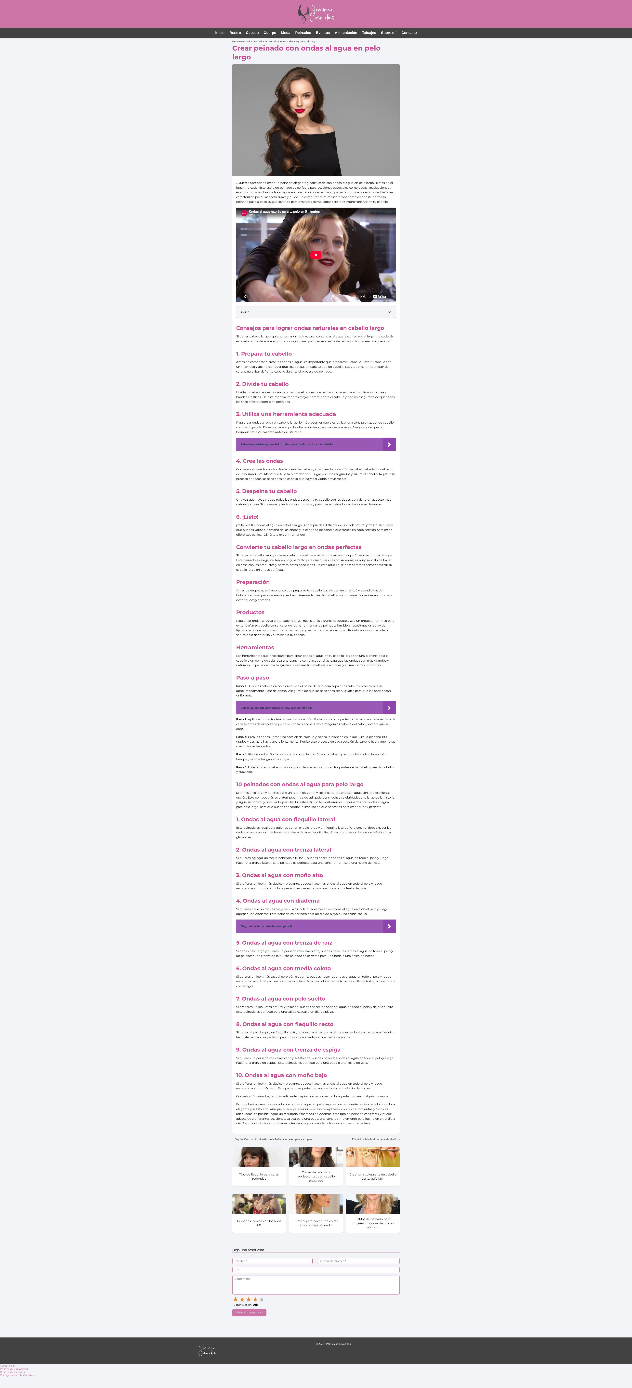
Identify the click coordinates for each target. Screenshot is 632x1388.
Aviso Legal (7, 1365)
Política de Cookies (12, 1372)
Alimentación (346, 33)
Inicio (219, 33)
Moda (285, 33)
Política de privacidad (338, 1343)
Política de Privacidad (14, 1369)
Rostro (235, 33)
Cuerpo (270, 33)
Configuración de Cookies (17, 1375)
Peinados (303, 33)
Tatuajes (369, 33)
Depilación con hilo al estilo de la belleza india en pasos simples (273, 1139)
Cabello (252, 33)
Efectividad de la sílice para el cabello (374, 1139)
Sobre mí (388, 33)
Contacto (409, 33)
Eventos (323, 33)
